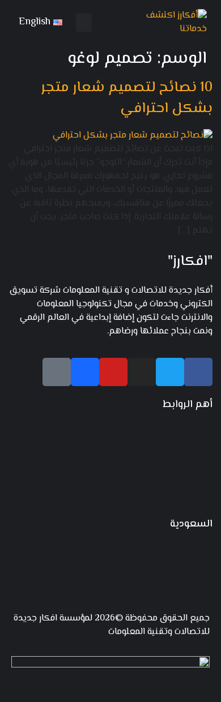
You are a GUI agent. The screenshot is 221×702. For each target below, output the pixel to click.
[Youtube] (113, 372)
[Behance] (85, 372)
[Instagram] (142, 372)
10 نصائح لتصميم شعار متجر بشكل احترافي (126, 99)
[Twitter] (170, 372)
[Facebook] (198, 372)
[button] (84, 22)
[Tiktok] (56, 372)
